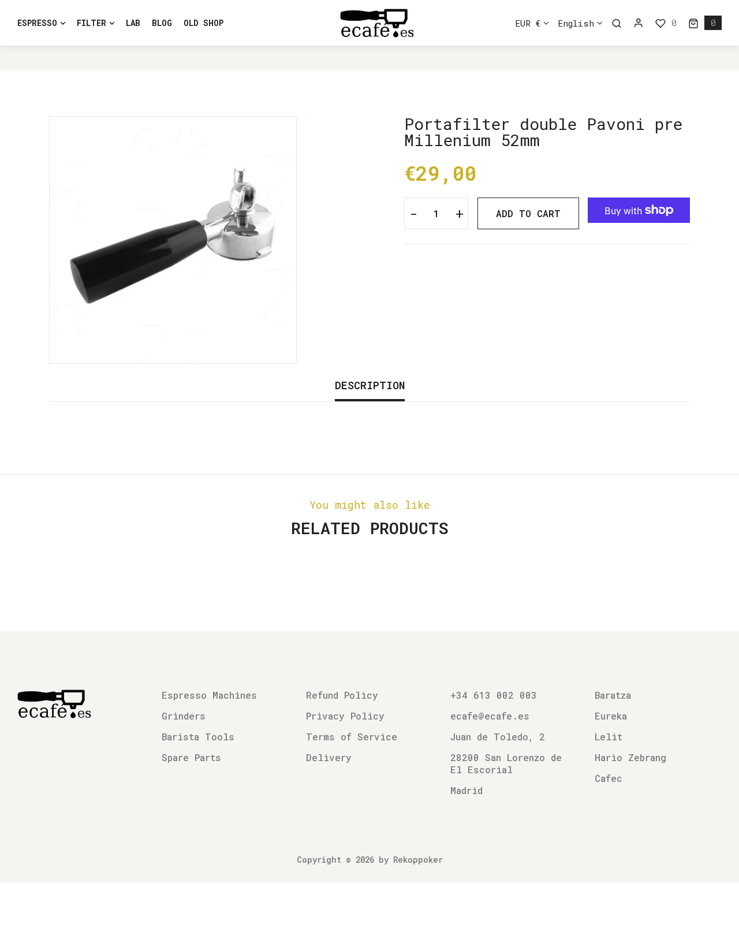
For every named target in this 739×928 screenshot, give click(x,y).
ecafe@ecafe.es (489, 716)
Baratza (613, 695)
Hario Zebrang (630, 757)
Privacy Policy (345, 716)
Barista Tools (198, 737)
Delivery (329, 757)
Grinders (184, 716)
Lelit (608, 737)
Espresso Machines (209, 695)
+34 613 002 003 (493, 695)
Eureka (611, 716)
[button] (705, 23)
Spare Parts (191, 757)
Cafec (608, 778)
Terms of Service (351, 737)
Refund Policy (342, 695)
